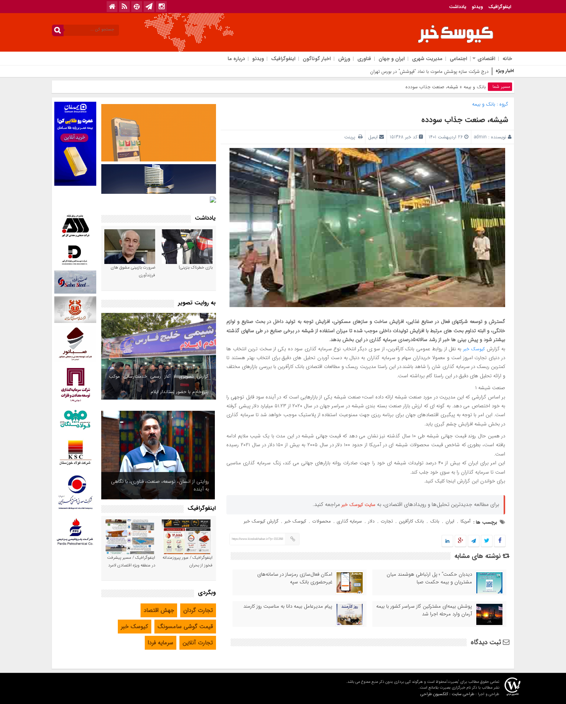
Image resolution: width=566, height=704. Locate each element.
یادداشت (457, 6)
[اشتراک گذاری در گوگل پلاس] (460, 541)
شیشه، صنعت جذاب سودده (464, 120)
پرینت (351, 137)
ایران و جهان (391, 59)
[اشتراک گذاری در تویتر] (486, 541)
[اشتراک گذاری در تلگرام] (473, 541)
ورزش (344, 59)
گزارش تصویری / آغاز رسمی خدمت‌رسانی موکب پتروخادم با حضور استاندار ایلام (158, 384)
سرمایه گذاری (349, 521)
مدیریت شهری (427, 59)
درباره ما (236, 59)
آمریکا (466, 521)
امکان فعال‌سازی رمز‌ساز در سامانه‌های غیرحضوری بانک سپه (294, 578)
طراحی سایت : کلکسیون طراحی (447, 694)
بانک (434, 521)
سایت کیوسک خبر (358, 504)
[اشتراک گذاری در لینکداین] (447, 541)
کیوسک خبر (474, 349)
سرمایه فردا (160, 642)
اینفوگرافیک (499, 6)
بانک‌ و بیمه (475, 87)
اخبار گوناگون (317, 59)
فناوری (364, 59)
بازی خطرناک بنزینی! (196, 267)
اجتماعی (458, 59)
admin (480, 137)
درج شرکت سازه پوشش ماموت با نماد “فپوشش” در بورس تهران (429, 71)
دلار (371, 521)
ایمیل (373, 137)
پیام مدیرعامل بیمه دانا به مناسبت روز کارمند (287, 606)
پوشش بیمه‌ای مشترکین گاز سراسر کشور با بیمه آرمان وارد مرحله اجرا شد (424, 610)
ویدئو (477, 6)
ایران (449, 521)
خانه (507, 59)
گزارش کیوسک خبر (261, 521)
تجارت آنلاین (198, 642)
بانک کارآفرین (411, 521)
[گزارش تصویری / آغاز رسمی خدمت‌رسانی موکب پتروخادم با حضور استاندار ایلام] (158, 356)
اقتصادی (486, 59)
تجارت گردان (198, 610)
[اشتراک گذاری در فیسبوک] (499, 541)
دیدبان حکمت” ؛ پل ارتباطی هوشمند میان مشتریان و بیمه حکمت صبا (429, 578)
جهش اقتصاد (159, 610)
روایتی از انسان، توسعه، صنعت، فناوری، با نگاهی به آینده (160, 485)
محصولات (321, 521)
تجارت (387, 521)
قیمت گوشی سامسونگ (185, 626)
